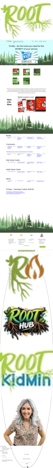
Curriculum (36, 41)
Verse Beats (40, 41)
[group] (26, 138)
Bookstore (44, 41)
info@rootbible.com (16, 246)
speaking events (11, 241)
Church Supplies (31, 242)
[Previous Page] (24, 198)
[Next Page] (28, 198)
